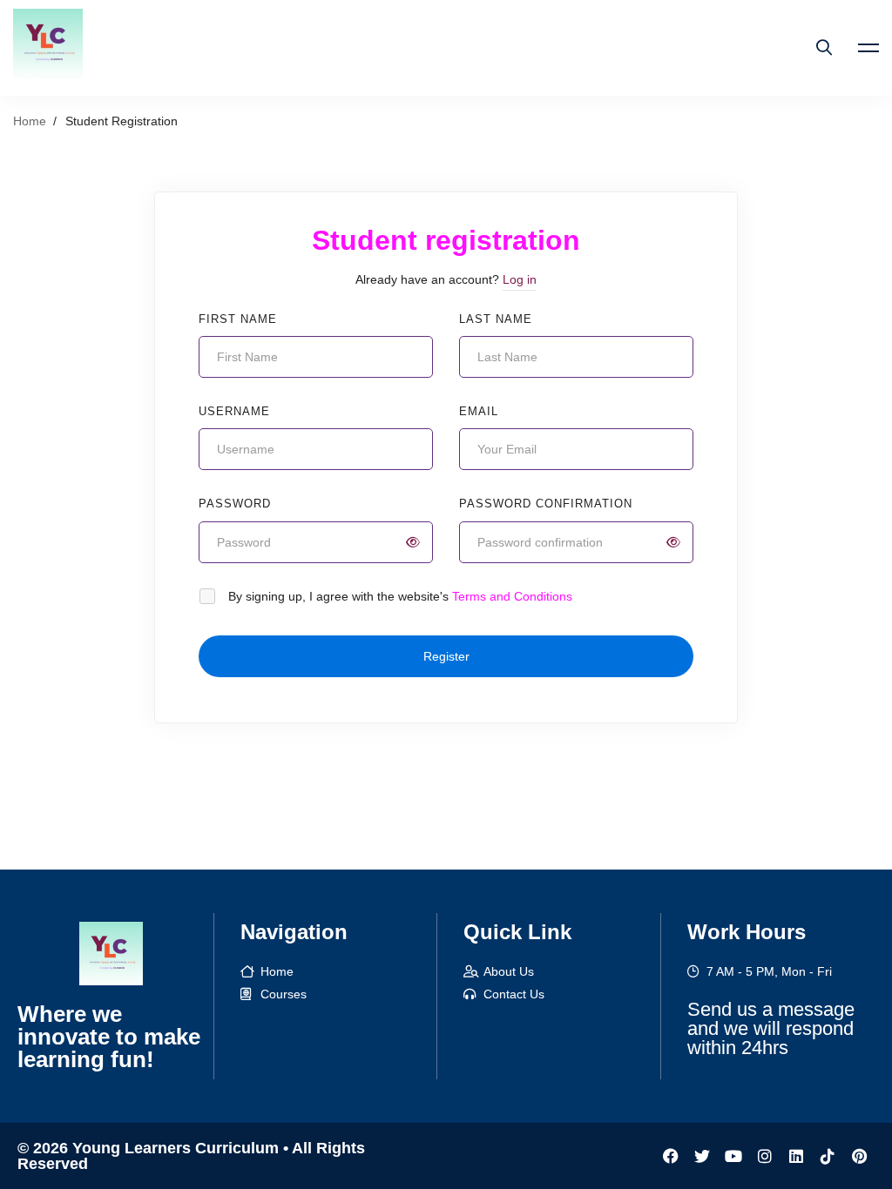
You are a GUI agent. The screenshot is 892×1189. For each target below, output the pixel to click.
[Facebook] (670, 1156)
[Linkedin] (796, 1156)
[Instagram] (764, 1156)
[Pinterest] (859, 1156)
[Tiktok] (827, 1156)
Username (234, 411)
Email (478, 411)
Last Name (495, 319)
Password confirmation (545, 503)
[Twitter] (702, 1156)
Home (29, 121)
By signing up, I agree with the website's (400, 596)
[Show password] (413, 542)
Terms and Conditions (512, 596)
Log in (520, 279)
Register (446, 656)
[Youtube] (733, 1156)
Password (235, 503)
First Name (238, 319)
